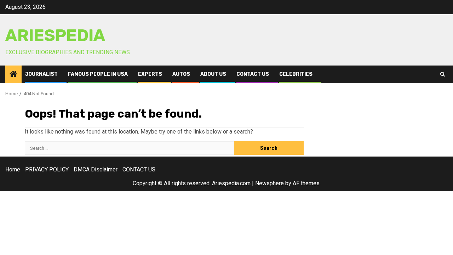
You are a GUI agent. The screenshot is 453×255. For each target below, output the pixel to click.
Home (12, 169)
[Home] (13, 75)
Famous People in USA (98, 74)
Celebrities (295, 74)
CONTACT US (252, 74)
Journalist (41, 74)
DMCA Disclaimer (95, 169)
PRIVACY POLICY (47, 169)
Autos (181, 74)
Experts (150, 74)
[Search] (442, 74)
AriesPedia (55, 35)
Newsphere (269, 183)
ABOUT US (213, 74)
